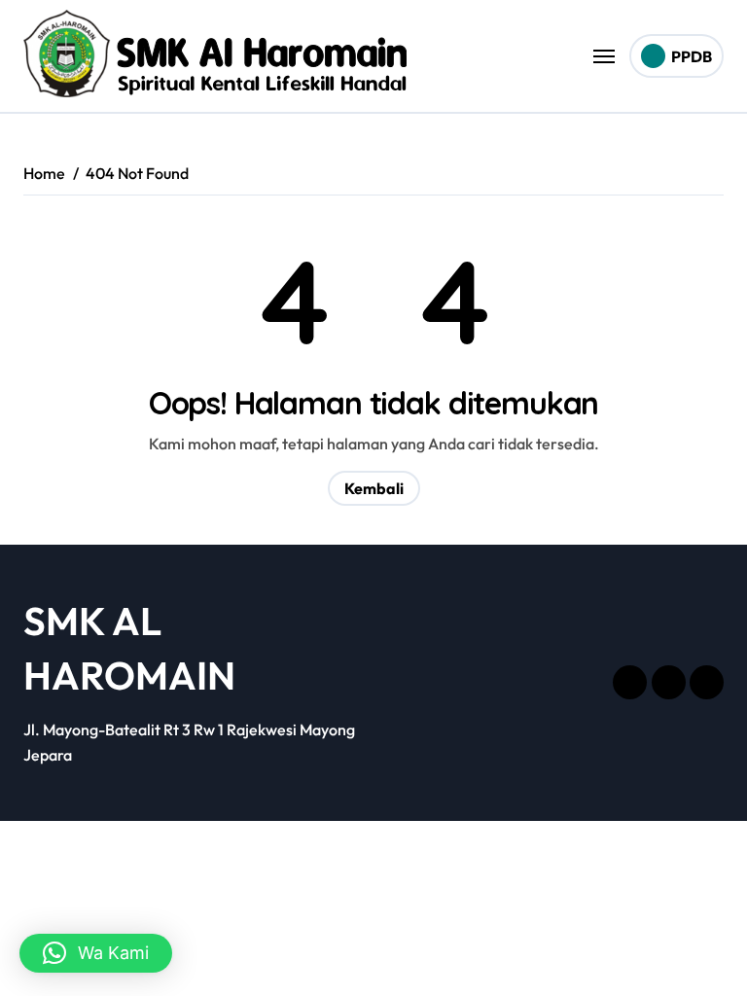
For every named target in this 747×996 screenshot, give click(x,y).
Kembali (374, 488)
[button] (95, 953)
